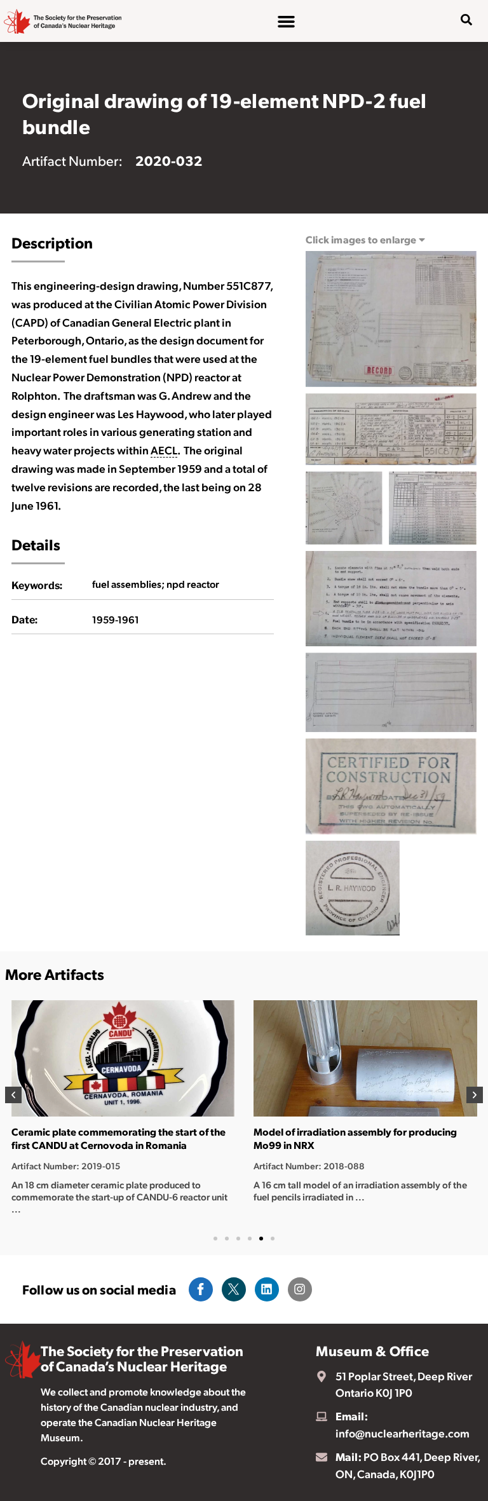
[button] (13, 1095)
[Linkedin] (267, 1289)
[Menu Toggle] (286, 21)
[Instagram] (300, 1289)
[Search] (457, 60)
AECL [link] (164, 449)
